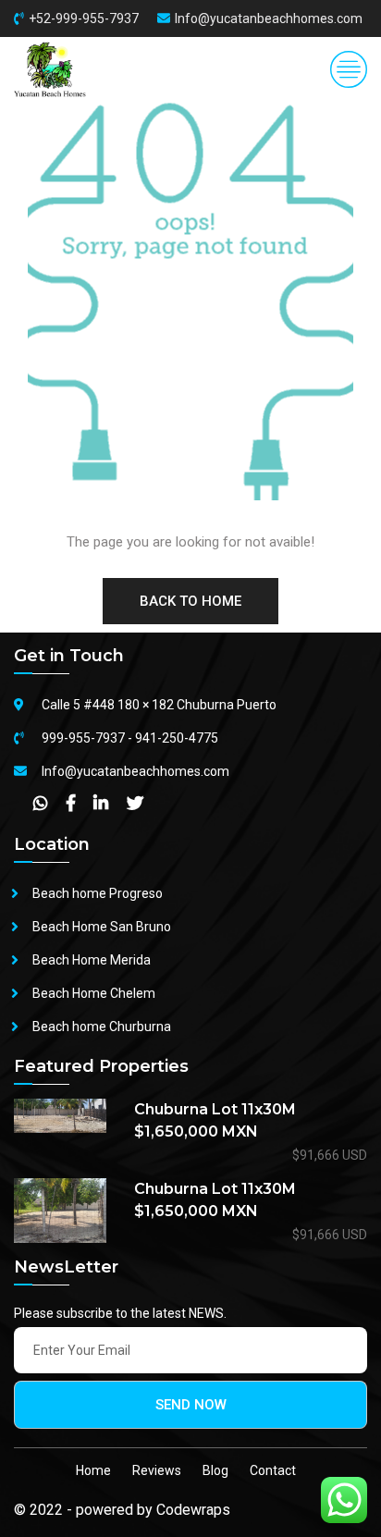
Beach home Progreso (97, 893)
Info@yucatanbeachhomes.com (269, 18)
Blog (215, 1470)
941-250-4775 (176, 738)
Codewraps (193, 1510)
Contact (273, 1470)
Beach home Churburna (101, 1026)
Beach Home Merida (91, 960)
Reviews (156, 1470)
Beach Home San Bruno (101, 926)
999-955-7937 (83, 738)
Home (93, 1470)
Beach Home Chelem (93, 993)
